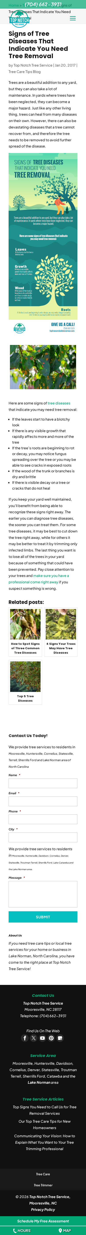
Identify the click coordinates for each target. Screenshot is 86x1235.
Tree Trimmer (43, 1185)
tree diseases (59, 403)
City (13, 829)
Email (14, 793)
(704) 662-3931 (53, 1015)
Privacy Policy (43, 1209)
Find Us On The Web (43, 1030)
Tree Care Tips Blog (25, 71)
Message (17, 877)
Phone (15, 811)
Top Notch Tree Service (33, 65)
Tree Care (43, 1174)
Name (14, 775)
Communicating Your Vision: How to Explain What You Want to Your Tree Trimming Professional (44, 1142)
